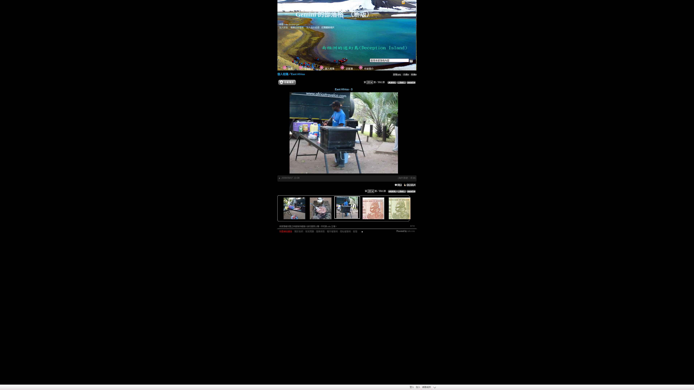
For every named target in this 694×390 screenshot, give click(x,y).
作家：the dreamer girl (289, 24)
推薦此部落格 (297, 27)
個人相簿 (329, 68)
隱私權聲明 (345, 231)
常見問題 (309, 231)
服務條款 (320, 231)
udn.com (411, 231)
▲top (412, 225)
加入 (418, 387)
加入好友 (283, 27)
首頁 (290, 68)
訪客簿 (349, 68)
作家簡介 (369, 68)
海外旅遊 (403, 178)
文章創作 (309, 68)
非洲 (412, 178)
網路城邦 (410, 2)
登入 (412, 387)
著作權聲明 (332, 231)
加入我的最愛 (312, 27)
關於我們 (298, 231)
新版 (360, 14)
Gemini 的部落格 (319, 14)
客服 (355, 231)
